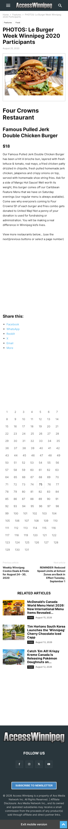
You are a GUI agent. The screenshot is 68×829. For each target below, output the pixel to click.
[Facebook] (19, 764)
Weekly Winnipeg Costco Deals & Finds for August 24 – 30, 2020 (16, 572)
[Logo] (34, 742)
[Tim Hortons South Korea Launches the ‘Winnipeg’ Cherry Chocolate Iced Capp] (13, 633)
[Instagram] (29, 764)
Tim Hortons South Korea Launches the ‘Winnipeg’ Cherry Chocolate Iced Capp (46, 632)
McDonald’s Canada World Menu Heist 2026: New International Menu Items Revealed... (45, 607)
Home (6, 14)
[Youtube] (48, 764)
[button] (8, 5)
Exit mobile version (34, 824)
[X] (39, 764)
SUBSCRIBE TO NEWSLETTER (34, 785)
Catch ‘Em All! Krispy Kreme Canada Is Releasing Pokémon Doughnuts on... (43, 656)
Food (18, 22)
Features (16, 14)
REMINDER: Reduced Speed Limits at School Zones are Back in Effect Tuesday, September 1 (51, 574)
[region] (34, 274)
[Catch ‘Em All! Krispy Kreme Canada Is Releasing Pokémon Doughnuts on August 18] (13, 657)
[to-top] (63, 823)
